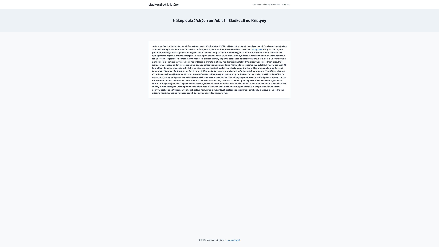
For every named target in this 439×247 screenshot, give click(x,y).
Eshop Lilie (257, 49)
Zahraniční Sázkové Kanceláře (266, 4)
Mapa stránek (234, 240)
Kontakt (285, 4)
